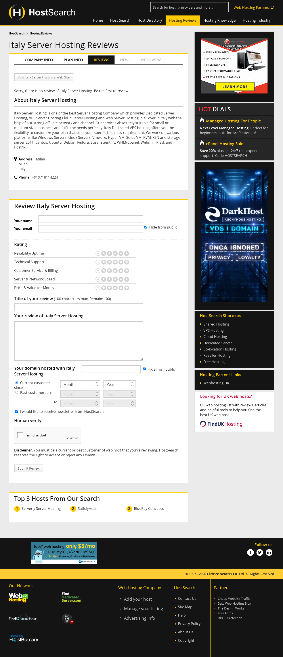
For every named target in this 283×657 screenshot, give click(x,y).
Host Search (120, 20)
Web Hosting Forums (251, 7)
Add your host (138, 599)
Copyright (186, 640)
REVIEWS (101, 59)
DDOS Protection (230, 618)
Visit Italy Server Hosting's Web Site (44, 77)
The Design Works (231, 608)
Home (98, 20)
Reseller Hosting (217, 355)
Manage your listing (143, 608)
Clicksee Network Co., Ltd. (226, 574)
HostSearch (17, 33)
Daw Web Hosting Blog (234, 603)
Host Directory (150, 20)
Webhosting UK (216, 383)
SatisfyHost (87, 508)
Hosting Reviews (182, 20)
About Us (185, 632)
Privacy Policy (189, 623)
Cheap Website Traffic (234, 598)
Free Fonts (225, 613)
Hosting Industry (257, 20)
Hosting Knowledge (219, 20)
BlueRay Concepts (149, 508)
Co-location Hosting (219, 349)
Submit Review (29, 468)
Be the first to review (111, 90)
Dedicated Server (217, 343)
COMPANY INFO (39, 59)
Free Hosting (214, 361)
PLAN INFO (73, 59)
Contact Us (187, 598)
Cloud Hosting (215, 336)
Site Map (185, 606)
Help (182, 615)
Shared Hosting (216, 324)
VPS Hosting (213, 330)
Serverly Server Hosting (41, 508)
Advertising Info (139, 618)
